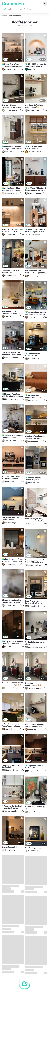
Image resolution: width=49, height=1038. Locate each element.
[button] (24, 9)
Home (4, 16)
